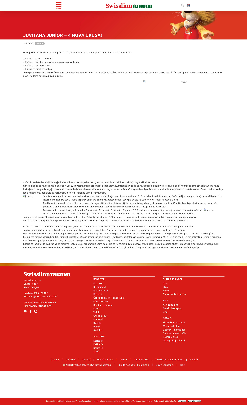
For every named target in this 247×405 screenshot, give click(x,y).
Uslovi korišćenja (164, 365)
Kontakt (194, 359)
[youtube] (25, 311)
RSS (182, 365)
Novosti (40, 43)
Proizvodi (70, 359)
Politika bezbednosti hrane (169, 359)
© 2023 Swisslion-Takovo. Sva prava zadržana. (87, 365)
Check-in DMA (141, 359)
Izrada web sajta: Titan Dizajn (134, 365)
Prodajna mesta (105, 359)
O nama (55, 359)
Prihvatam (182, 401)
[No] (243, 401)
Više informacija (194, 401)
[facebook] (30, 311)
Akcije (124, 359)
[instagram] (35, 311)
